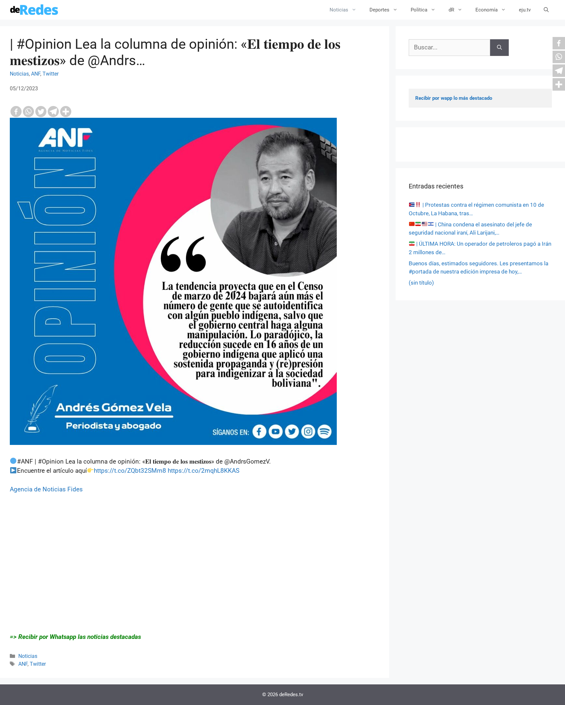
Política (419, 10)
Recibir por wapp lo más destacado (453, 98)
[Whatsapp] (28, 111)
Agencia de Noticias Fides (46, 489)
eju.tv (525, 10)
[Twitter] (40, 111)
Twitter (51, 74)
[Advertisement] (194, 568)
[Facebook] (16, 111)
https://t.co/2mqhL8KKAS (203, 470)
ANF (35, 74)
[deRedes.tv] (34, 10)
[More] (65, 111)
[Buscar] (499, 47)
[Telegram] (53, 111)
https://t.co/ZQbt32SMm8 (130, 470)
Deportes (379, 10)
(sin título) (421, 282)
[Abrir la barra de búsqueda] (546, 10)
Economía (486, 10)
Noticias (339, 10)
